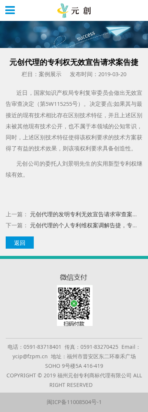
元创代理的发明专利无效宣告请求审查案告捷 (87, 214)
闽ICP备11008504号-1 (74, 402)
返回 (19, 242)
